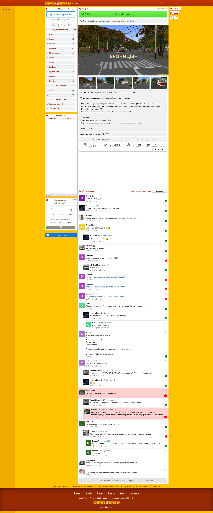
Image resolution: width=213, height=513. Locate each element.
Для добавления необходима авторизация (61, 195)
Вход (122, 493)
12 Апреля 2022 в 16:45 (98, 241)
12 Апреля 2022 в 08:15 (94, 299)
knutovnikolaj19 (92, 206)
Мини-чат (52, 118)
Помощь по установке (146, 139)
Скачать (108, 14)
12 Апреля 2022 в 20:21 (98, 270)
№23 (165, 431)
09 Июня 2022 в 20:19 (99, 446)
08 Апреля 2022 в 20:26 (94, 220)
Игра (61, 34)
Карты (61, 39)
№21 (165, 322)
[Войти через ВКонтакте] (53, 24)
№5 (166, 245)
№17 (165, 400)
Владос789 (94, 431)
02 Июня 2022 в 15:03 (97, 436)
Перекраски (61, 48)
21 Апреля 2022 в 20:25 (98, 375)
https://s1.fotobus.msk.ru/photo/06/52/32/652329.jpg (106, 287)
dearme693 (90, 255)
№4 (166, 225)
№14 (165, 313)
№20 (165, 380)
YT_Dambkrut (95, 265)
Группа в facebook (56, 104)
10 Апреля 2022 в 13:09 (94, 251)
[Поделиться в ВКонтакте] (171, 17)
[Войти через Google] (63, 24)
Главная (77, 493)
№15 (165, 360)
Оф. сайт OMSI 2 (55, 109)
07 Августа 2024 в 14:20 (94, 475)
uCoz (110, 512)
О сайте (89, 493)
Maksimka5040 (91, 361)
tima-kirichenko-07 (97, 370)
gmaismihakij (91, 470)
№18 (165, 370)
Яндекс (123, 21)
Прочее (61, 81)
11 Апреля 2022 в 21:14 (94, 260)
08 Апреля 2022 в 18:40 (94, 211)
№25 (165, 450)
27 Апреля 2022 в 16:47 (100, 328)
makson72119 (65, 219)
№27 (165, 469)
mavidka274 (90, 390)
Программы (61, 72)
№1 (166, 196)
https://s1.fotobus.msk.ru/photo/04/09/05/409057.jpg (106, 277)
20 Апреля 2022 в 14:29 (94, 366)
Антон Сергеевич (106, 507)
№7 (166, 274)
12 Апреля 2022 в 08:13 (94, 280)
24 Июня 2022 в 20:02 (99, 456)
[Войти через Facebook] (58, 24)
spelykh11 (90, 196)
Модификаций (61, 53)
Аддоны (61, 58)
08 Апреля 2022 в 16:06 (94, 201)
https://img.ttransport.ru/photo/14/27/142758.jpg (105, 296)
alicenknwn (67, 222)
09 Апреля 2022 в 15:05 (94, 231)
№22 (165, 421)
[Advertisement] (123, 170)
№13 (165, 332)
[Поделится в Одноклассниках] (176, 17)
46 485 (74, 200)
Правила (111, 493)
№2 (166, 205)
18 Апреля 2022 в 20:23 (98, 318)
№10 (165, 235)
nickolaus (89, 215)
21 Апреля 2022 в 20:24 (98, 405)
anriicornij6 (90, 332)
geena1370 (55, 219)
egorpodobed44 (55, 222)
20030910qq (90, 246)
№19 (165, 409)
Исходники (61, 76)
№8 (166, 284)
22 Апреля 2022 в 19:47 (99, 417)
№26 (165, 460)
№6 (166, 255)
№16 (165, 390)
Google (132, 21)
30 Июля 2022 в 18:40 (93, 465)
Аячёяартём (91, 460)
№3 (166, 215)
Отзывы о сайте (61, 95)
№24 (165, 440)
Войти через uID (62, 14)
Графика (61, 67)
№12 (165, 303)
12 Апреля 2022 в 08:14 (94, 289)
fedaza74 (89, 422)
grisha (88, 303)
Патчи (61, 62)
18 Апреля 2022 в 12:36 (94, 356)
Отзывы (100, 493)
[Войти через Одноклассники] (69, 24)
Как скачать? (162, 9)
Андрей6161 (90, 225)
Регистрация (72, 9)
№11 (165, 264)
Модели (61, 44)
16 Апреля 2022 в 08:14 (94, 308)
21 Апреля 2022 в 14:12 (94, 395)
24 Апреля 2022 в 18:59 (98, 386)
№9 (166, 293)
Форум (61, 90)
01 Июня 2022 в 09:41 (93, 427)
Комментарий (68, 118)
